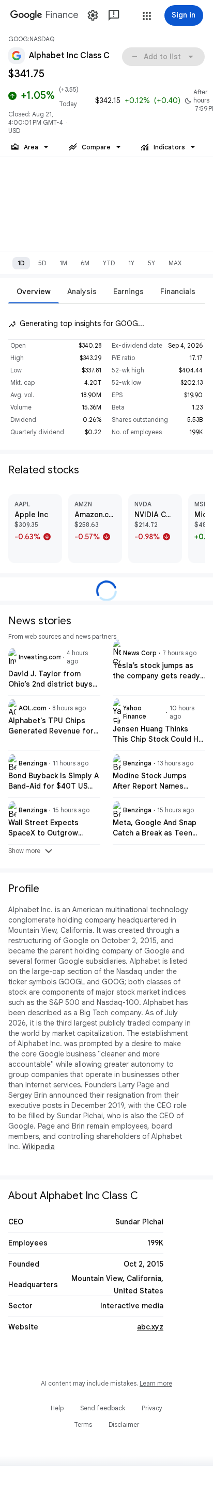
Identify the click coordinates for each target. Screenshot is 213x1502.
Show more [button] (31, 851)
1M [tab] (63, 263)
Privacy (152, 1408)
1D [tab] (21, 263)
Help (57, 1408)
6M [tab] (85, 263)
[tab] (33, 291)
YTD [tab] (109, 263)
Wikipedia (38, 1146)
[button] (146, 16)
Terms (83, 1424)
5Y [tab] (151, 263)
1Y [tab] (131, 263)
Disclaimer (124, 1424)
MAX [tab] (175, 263)
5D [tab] (42, 263)
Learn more (156, 1383)
